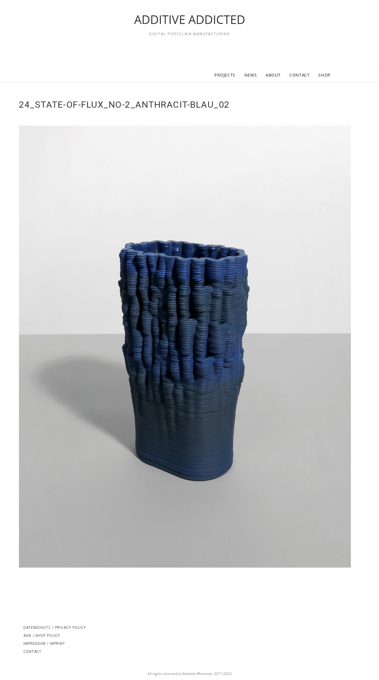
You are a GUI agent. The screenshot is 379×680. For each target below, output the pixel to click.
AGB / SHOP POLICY (41, 636)
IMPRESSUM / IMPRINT (44, 644)
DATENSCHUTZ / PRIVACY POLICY (54, 628)
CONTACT (32, 652)
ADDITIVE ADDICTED (189, 19)
